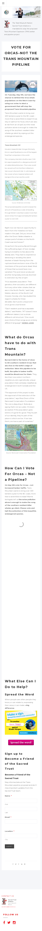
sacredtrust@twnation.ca (8, 906)
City (6, 839)
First (6, 804)
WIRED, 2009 (27, 323)
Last (6, 812)
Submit (9, 846)
